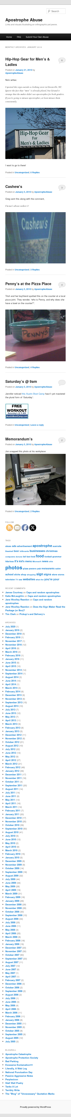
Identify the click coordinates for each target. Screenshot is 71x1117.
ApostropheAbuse (14, 72)
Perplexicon (11, 1079)
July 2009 (10, 879)
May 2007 (10, 973)
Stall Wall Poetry (14, 1083)
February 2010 (12, 853)
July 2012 (10, 749)
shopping (31, 574)
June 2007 (10, 969)
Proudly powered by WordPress (35, 1106)
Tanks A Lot (11, 1086)
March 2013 (11, 723)
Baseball (9, 551)
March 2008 (11, 936)
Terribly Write (12, 1090)
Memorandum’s (19, 438)
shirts (17, 574)
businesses (37, 551)
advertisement (24, 546)
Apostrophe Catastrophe (18, 1054)
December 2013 (13, 695)
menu (28, 561)
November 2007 (13, 951)
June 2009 (10, 882)
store (54, 574)
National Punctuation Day (18, 1072)
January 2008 (12, 944)
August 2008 (11, 918)
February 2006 (12, 1016)
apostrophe (42, 545)
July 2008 (10, 922)
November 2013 (13, 698)
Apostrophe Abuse (23, 20)
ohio (51, 561)
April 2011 (10, 803)
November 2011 (13, 778)
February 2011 (12, 810)
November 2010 (13, 821)
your (56, 579)
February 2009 (12, 897)
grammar (57, 556)
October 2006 (12, 987)
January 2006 (12, 1020)
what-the (40, 579)
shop (23, 574)
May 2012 (10, 756)
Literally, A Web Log (16, 1068)
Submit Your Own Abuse (37, 36)
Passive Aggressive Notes (19, 1075)
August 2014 (11, 677)
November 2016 (13, 644)
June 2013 (10, 713)
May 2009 (10, 886)
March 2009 (11, 893)
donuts (19, 556)
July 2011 (10, 792)
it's (16, 561)
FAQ (19, 36)
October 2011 (12, 781)
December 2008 (13, 904)
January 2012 (12, 770)
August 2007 (11, 962)
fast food (31, 556)
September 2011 (13, 785)
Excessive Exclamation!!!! (19, 1064)
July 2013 (10, 709)
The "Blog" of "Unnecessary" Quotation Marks (29, 1093)
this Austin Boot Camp (33, 393)
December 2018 (13, 633)
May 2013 (10, 716)
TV (17, 579)
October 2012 (12, 742)
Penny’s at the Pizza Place (28, 283)
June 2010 (10, 839)
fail (24, 556)
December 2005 (13, 1023)
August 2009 (11, 875)
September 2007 (13, 958)
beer (16, 551)
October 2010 (12, 825)
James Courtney (14, 592)
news (45, 561)
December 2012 (13, 734)
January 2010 (12, 857)
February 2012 (12, 767)
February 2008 (12, 940)
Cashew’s (13, 186)
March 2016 (11, 651)
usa (20, 579)
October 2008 (12, 911)
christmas (52, 551)
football (48, 556)
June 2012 (10, 752)
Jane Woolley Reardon (17, 599)
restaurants (48, 568)
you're (48, 579)
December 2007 (13, 947)
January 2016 (12, 659)
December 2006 (13, 983)
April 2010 (10, 846)
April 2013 (10, 720)
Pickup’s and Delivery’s (32, 614)
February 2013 (12, 727)
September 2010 (13, 828)
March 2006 (11, 1012)
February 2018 (12, 637)
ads (14, 546)
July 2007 (10, 965)
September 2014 (13, 673)
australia (57, 546)
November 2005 (13, 1027)
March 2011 (11, 806)
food (40, 556)
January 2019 (12, 630)
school (9, 574)
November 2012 (13, 738)
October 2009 (12, 868)
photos (13, 567)
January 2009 (12, 900)
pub (39, 568)
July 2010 (10, 835)
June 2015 (10, 662)
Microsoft (37, 561)
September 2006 (13, 991)
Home (9, 36)
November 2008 (13, 908)
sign (39, 574)
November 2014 (13, 669)
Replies (35, 172)
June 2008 (10, 926)
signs (47, 574)
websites (29, 579)
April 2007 (10, 976)
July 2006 (10, 998)
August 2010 (11, 832)
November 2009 (13, 864)
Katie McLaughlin (14, 596)
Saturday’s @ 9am (21, 381)
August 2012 (11, 745)
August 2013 (11, 706)
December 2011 (13, 774)
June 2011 (10, 796)
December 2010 (13, 817)
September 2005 (13, 1034)
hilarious (9, 561)
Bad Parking (11, 1061)
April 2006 (10, 1009)
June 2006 (10, 1001)
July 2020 (10, 626)
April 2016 (10, 648)
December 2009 (13, 861)
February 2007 (12, 980)
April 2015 (10, 666)
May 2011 (10, 799)
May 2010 (10, 843)
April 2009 (10, 890)
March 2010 (11, 850)
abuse (8, 546)
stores (61, 574)
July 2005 (10, 1041)
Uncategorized (22, 172)
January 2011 (12, 814)
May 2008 (10, 929)
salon (58, 568)
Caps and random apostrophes (42, 592)
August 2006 (11, 994)
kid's (21, 561)
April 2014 (10, 684)
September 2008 (13, 915)
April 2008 (10, 933)
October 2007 (12, 954)
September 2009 (13, 872)
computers (10, 556)
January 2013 (12, 731)
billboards (24, 551)
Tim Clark (10, 614)
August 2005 (11, 1037)
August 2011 (11, 789)
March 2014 (11, 687)
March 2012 (11, 763)
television (10, 579)
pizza (25, 568)
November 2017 (13, 641)
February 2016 (12, 655)
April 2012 (10, 760)
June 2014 (10, 680)
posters (33, 568)
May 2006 (10, 1005)
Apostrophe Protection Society (21, 1057)
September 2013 (13, 702)
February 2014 (12, 691)
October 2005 (12, 1030)
